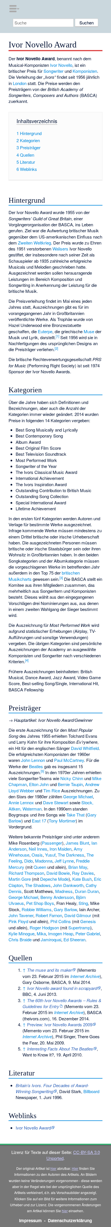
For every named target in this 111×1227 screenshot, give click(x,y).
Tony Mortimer (62, 821)
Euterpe (45, 331)
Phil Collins (60, 921)
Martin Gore (20, 879)
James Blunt (77, 843)
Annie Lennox (21, 802)
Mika (41, 933)
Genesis (88, 921)
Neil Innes (38, 849)
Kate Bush (82, 879)
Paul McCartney (69, 760)
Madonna (43, 861)
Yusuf (50, 855)
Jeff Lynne (64, 861)
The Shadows (38, 885)
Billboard (91, 1091)
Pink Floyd (18, 921)
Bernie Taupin (70, 784)
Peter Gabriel (87, 933)
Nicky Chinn (71, 778)
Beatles (36, 766)
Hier (75, 1168)
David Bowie (58, 873)
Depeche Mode (54, 879)
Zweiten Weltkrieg (34, 243)
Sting (83, 903)
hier (53, 1168)
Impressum (30, 1220)
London (19, 83)
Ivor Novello (61, 65)
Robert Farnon (49, 915)
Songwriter (53, 71)
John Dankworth (68, 885)
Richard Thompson (26, 873)
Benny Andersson (57, 897)
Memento (87, 970)
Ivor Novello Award (33, 1128)
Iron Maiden (60, 849)
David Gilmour (77, 915)
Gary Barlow (65, 909)
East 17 (39, 821)
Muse (89, 331)
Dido (28, 861)
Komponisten (85, 71)
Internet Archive (85, 976)
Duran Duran (87, 891)
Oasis (37, 855)
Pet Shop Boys (40, 903)
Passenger (52, 843)
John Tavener (21, 915)
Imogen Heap (60, 933)
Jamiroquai (51, 939)
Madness (64, 891)
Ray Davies (83, 873)
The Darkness (71, 855)
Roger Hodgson (44, 927)
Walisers (60, 249)
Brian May (77, 867)
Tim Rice (51, 790)
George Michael (78, 796)
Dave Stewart (55, 802)
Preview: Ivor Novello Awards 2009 (59, 1024)
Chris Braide (20, 939)
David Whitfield (85, 748)
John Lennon (33, 760)
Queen (40, 867)
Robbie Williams (37, 909)
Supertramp (79, 927)
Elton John (39, 784)
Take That (75, 815)
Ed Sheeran (74, 939)
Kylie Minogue (21, 933)
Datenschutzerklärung (70, 1220)
